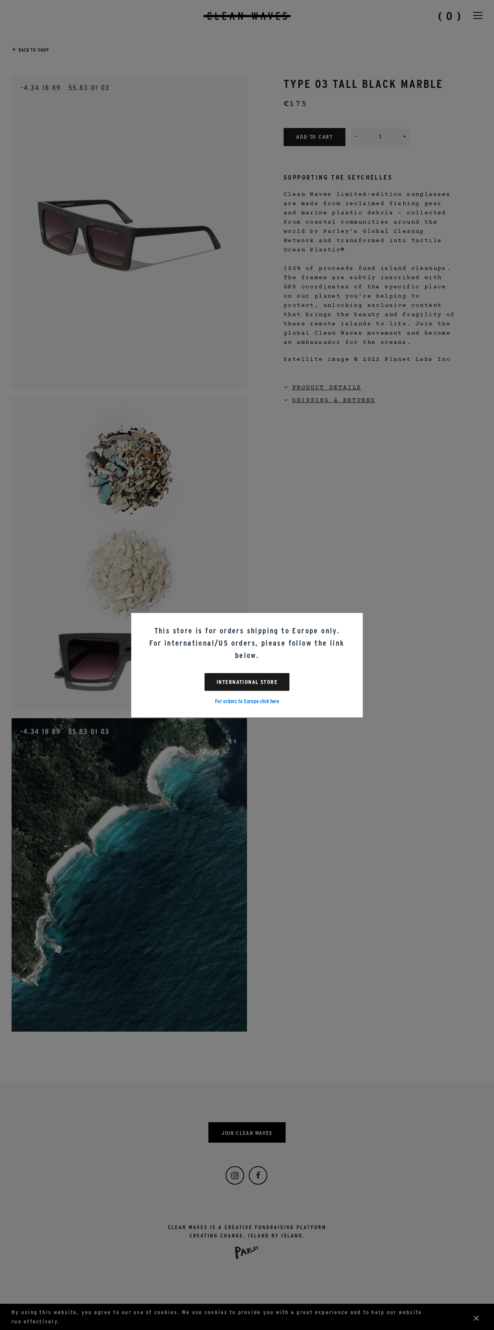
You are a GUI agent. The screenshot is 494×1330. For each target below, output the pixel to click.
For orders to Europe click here (247, 701)
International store (247, 681)
